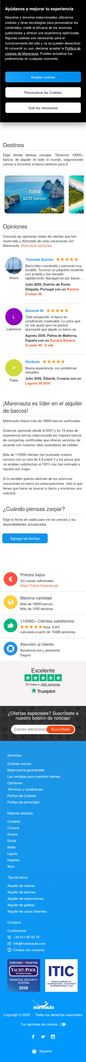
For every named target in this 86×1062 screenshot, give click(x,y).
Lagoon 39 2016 (37, 383)
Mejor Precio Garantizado (39, 585)
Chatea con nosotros (28, 949)
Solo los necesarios (43, 107)
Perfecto (32, 361)
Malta (11, 847)
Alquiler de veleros (21, 885)
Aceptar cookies (43, 77)
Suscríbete (60, 729)
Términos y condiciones (25, 789)
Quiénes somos (19, 763)
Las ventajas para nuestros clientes (33, 776)
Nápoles (13, 859)
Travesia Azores (39, 259)
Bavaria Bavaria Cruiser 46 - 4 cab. (50, 343)
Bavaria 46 (34, 310)
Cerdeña (13, 821)
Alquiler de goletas (21, 904)
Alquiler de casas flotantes (27, 911)
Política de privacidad (23, 802)
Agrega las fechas (25, 538)
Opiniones (14, 782)
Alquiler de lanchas (21, 891)
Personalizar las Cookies (43, 92)
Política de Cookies (21, 795)
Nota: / (47, 629)
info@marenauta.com (29, 943)
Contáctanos (16, 930)
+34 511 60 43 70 (26, 936)
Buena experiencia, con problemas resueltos (51, 370)
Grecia (12, 834)
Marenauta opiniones (36, 245)
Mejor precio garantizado (25, 769)
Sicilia (11, 840)
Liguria (12, 853)
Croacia (13, 827)
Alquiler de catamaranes (25, 898)
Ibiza (10, 866)
